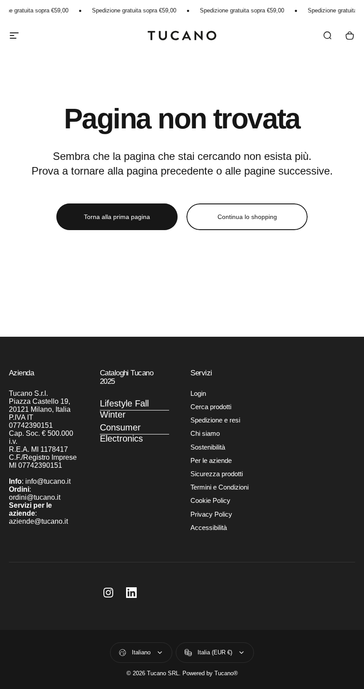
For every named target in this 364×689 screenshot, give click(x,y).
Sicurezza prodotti (216, 474)
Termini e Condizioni (219, 487)
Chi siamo (205, 433)
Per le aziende (211, 460)
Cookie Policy (210, 500)
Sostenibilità (207, 447)
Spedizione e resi (215, 420)
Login (198, 393)
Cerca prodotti (210, 406)
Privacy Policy (211, 514)
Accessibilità (208, 527)
